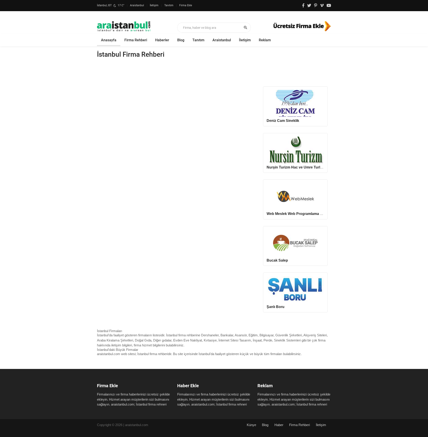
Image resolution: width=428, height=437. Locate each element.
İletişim (154, 5)
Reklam (265, 40)
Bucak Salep (277, 260)
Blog (180, 40)
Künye (251, 425)
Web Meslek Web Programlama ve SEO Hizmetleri (308, 214)
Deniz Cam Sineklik (283, 121)
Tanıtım (168, 5)
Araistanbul (137, 5)
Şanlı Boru (275, 307)
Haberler (162, 40)
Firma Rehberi (135, 40)
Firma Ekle (185, 5)
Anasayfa (108, 40)
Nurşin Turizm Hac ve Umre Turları (295, 167)
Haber (278, 425)
